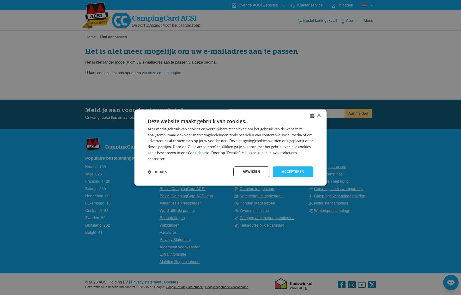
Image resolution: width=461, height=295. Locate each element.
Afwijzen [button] (251, 171)
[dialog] (230, 147)
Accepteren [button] (293, 171)
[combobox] (312, 116)
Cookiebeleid (198, 152)
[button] (157, 172)
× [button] (319, 115)
